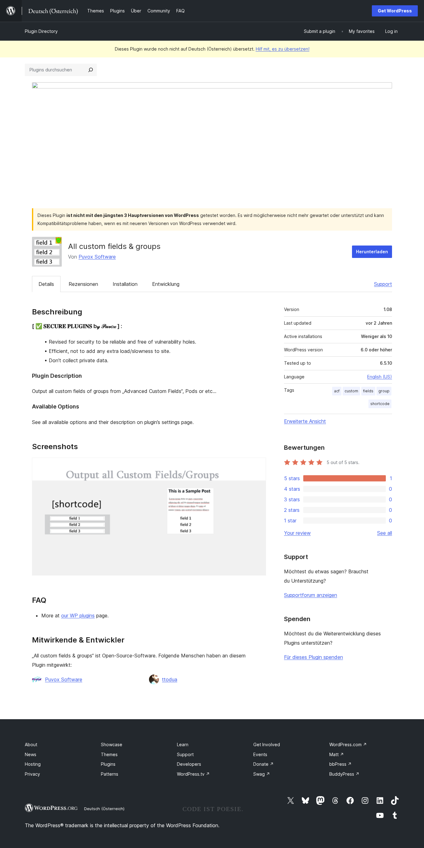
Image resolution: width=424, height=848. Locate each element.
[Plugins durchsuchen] (90, 70)
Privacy (32, 774)
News (30, 754)
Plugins (108, 764)
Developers (189, 764)
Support (383, 284)
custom (351, 391)
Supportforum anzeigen (310, 595)
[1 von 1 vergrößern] (258, 466)
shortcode (380, 403)
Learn (182, 744)
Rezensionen (83, 284)
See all (384, 533)
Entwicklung (165, 284)
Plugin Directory (41, 31)
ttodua (169, 679)
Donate (263, 764)
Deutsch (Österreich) (104, 808)
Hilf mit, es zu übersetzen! (282, 49)
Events (260, 754)
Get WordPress (395, 10)
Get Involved (266, 744)
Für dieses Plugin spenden (313, 657)
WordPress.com (348, 744)
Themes (109, 754)
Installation (125, 284)
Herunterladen (372, 251)
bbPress (340, 764)
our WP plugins (78, 615)
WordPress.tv (193, 774)
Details (46, 284)
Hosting (33, 764)
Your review (297, 533)
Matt (336, 754)
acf (337, 391)
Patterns (109, 774)
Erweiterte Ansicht (305, 421)
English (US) (379, 376)
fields (368, 391)
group (384, 391)
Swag (261, 774)
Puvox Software (97, 257)
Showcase (111, 744)
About (31, 744)
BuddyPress (344, 774)
